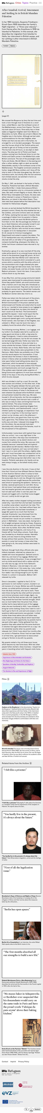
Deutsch (37, 1109)
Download (3, 111)
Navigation (40, 3)
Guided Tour (31, 1110)
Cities (18, 3)
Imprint (13, 1061)
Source (12, 46)
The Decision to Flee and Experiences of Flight (17, 671)
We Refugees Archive (8, 3)
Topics (25, 3)
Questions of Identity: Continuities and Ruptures (18, 664)
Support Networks (9, 667)
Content (5, 46)
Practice (33, 3)
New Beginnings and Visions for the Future (16, 661)
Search (26, 1109)
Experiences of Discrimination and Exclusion (17, 657)
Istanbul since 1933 (9, 654)
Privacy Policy (23, 1061)
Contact (5, 1061)
